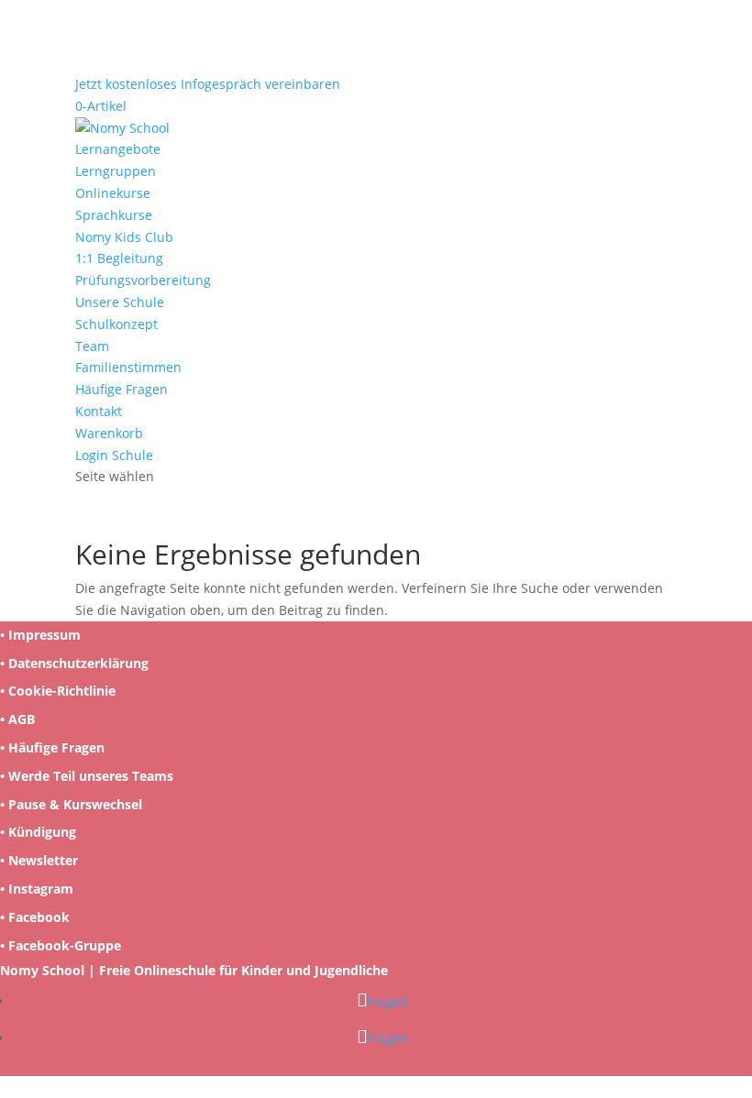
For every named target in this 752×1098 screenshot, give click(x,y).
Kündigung (42, 831)
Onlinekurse (112, 193)
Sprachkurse (113, 215)
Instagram (40, 888)
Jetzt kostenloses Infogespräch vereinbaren (207, 84)
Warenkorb (109, 433)
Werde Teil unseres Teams (90, 776)
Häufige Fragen (121, 389)
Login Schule (114, 455)
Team (92, 346)
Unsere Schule (119, 302)
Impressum (44, 634)
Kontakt (98, 411)
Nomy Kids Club (124, 237)
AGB (21, 719)
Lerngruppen (115, 171)
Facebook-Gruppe (64, 945)
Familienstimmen (128, 367)
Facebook (39, 917)
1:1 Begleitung (119, 258)
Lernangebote (117, 149)
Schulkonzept (116, 324)
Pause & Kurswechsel (75, 804)
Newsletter (43, 860)
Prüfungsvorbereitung (143, 280)
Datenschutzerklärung (78, 663)
